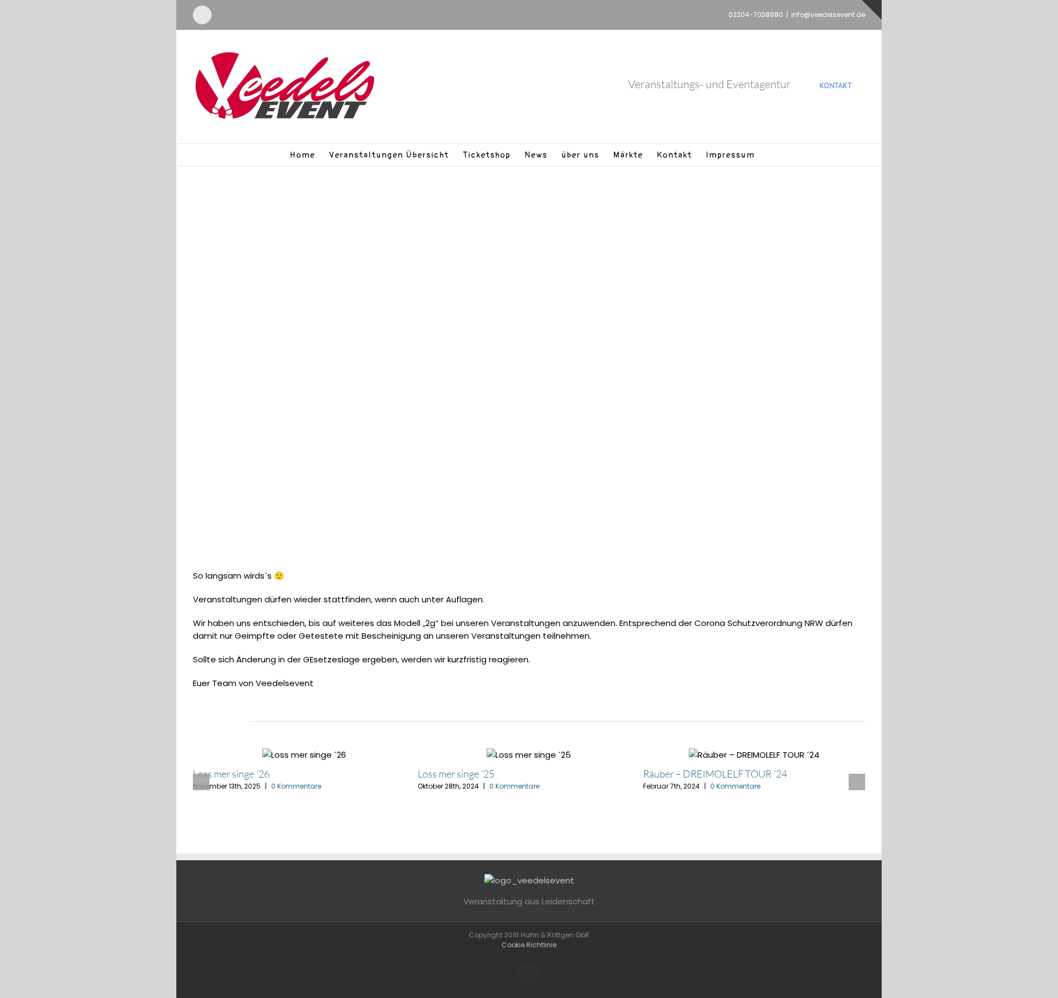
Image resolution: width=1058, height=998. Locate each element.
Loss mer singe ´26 (231, 774)
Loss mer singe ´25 (456, 774)
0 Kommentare (296, 786)
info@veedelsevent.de (828, 14)
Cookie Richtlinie (529, 945)
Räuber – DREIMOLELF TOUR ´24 (715, 774)
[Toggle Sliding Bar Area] (872, 10)
